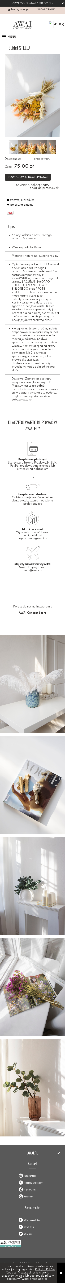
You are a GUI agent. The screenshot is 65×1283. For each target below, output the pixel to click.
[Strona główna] (22, 25)
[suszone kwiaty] (51, 147)
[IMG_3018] (32, 147)
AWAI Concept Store (32, 1220)
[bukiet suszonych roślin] (13, 147)
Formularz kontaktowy (33, 1182)
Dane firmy (28, 1196)
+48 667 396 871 (45, 9)
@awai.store (29, 1227)
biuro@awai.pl (19, 9)
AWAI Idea (28, 1234)
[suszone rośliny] (42, 147)
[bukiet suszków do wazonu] (23, 147)
